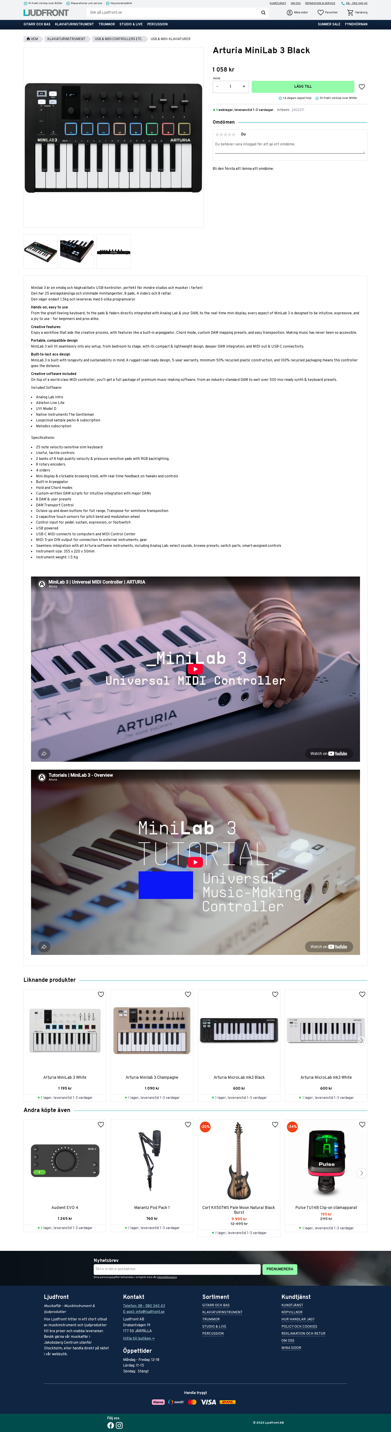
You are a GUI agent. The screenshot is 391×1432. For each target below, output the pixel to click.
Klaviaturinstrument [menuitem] (74, 24)
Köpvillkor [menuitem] (292, 1313)
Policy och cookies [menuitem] (299, 1327)
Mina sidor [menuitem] (291, 1348)
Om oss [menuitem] (296, 3)
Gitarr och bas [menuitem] (37, 24)
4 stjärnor (229, 134)
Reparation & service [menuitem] (320, 3)
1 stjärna (217, 134)
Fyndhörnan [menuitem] (356, 24)
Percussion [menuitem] (157, 24)
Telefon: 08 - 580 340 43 (144, 1306)
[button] (327, 12)
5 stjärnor (233, 134)
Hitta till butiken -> (139, 1338)
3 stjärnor (225, 134)
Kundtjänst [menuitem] (278, 3)
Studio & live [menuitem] (131, 24)
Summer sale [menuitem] (329, 24)
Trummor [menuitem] (106, 24)
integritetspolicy (167, 1277)
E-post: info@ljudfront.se (144, 1312)
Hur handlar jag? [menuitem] (298, 1320)
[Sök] (263, 13)
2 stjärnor (221, 134)
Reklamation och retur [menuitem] (303, 1334)
